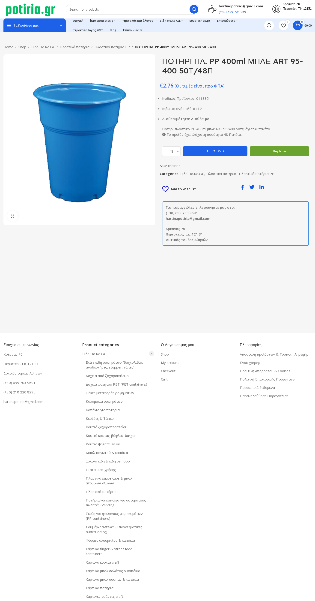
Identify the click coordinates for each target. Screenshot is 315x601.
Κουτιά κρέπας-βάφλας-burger (111, 435)
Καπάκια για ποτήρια (103, 410)
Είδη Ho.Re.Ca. (43, 47)
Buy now (279, 151)
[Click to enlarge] (12, 216)
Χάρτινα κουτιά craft (102, 562)
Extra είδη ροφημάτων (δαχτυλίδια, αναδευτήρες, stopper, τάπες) (114, 364)
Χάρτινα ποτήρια (99, 588)
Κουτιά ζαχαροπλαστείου (106, 427)
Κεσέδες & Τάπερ (100, 418)
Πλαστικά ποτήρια (74, 47)
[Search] (194, 9)
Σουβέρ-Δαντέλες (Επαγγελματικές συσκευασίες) (114, 529)
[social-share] (242, 187)
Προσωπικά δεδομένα (257, 387)
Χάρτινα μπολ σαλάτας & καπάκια (113, 570)
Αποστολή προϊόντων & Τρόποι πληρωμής (274, 354)
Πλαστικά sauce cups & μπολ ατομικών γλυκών (109, 480)
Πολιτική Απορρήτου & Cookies (265, 370)
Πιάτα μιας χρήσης (101, 469)
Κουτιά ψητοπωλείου (103, 444)
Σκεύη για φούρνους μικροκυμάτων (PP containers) (114, 516)
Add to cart (215, 151)
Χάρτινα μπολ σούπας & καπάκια (112, 579)
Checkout (168, 370)
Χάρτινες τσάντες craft (104, 596)
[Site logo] (29, 8)
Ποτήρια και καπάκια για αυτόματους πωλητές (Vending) (116, 502)
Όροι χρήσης (250, 362)
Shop (22, 47)
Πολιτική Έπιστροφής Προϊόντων (267, 379)
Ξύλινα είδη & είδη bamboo (108, 461)
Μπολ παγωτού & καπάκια (107, 452)
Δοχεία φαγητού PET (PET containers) (116, 384)
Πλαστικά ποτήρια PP (112, 47)
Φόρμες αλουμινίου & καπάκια (110, 540)
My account (170, 362)
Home (8, 47)
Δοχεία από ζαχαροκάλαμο (107, 375)
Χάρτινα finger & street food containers (109, 551)
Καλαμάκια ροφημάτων (104, 401)
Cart (164, 379)
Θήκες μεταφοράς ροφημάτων (110, 392)
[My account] (269, 25)
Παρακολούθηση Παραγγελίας (264, 395)
